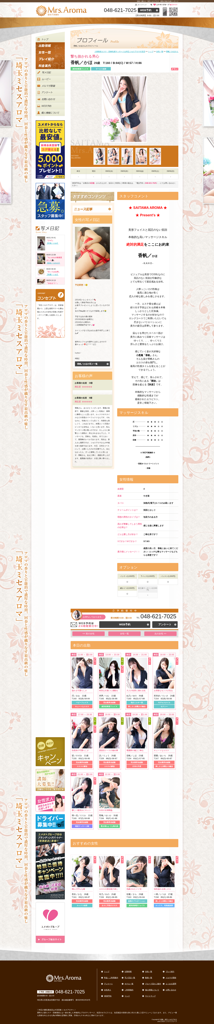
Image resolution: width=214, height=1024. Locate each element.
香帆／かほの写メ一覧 (87, 364)
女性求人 (107, 990)
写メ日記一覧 (130, 978)
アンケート (164, 624)
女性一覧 (124, 633)
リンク (127, 996)
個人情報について (152, 990)
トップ (106, 972)
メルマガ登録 (171, 978)
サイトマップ (142, 5)
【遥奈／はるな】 (53, 263)
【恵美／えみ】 (52, 243)
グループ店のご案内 (153, 984)
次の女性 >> (160, 633)
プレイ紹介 (170, 972)
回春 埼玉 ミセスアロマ (168, 1019)
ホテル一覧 (129, 984)
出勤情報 (128, 972)
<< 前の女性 (88, 633)
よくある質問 (171, 984)
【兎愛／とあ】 (52, 275)
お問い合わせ (171, 990)
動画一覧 (148, 978)
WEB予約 (145, 10)
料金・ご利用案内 (111, 978)
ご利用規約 (129, 990)
